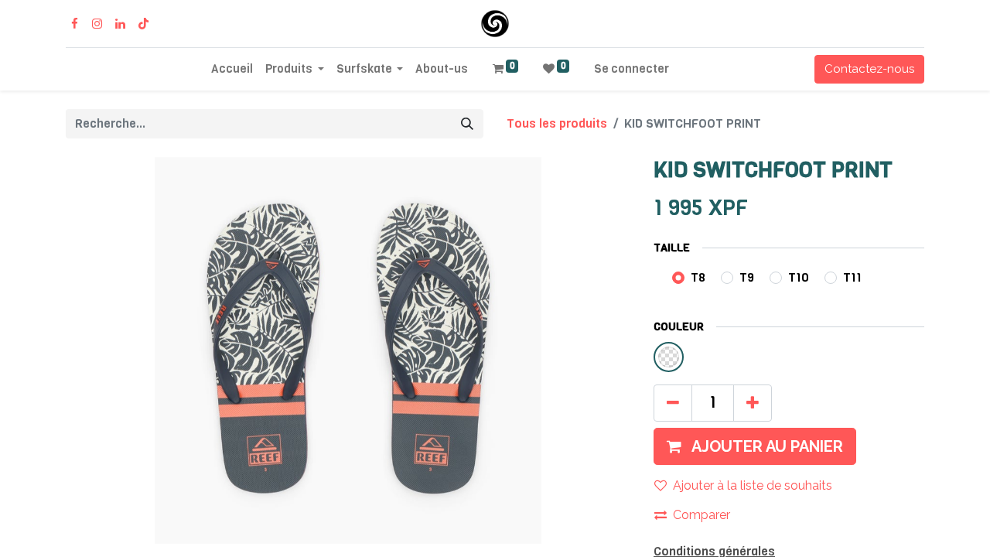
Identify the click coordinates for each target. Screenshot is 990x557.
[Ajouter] (752, 403)
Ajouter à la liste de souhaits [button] (752, 485)
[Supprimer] (673, 403)
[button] (755, 446)
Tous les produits (557, 123)
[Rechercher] (467, 123)
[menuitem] (232, 69)
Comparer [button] (701, 514)
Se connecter (631, 69)
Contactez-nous (869, 69)
